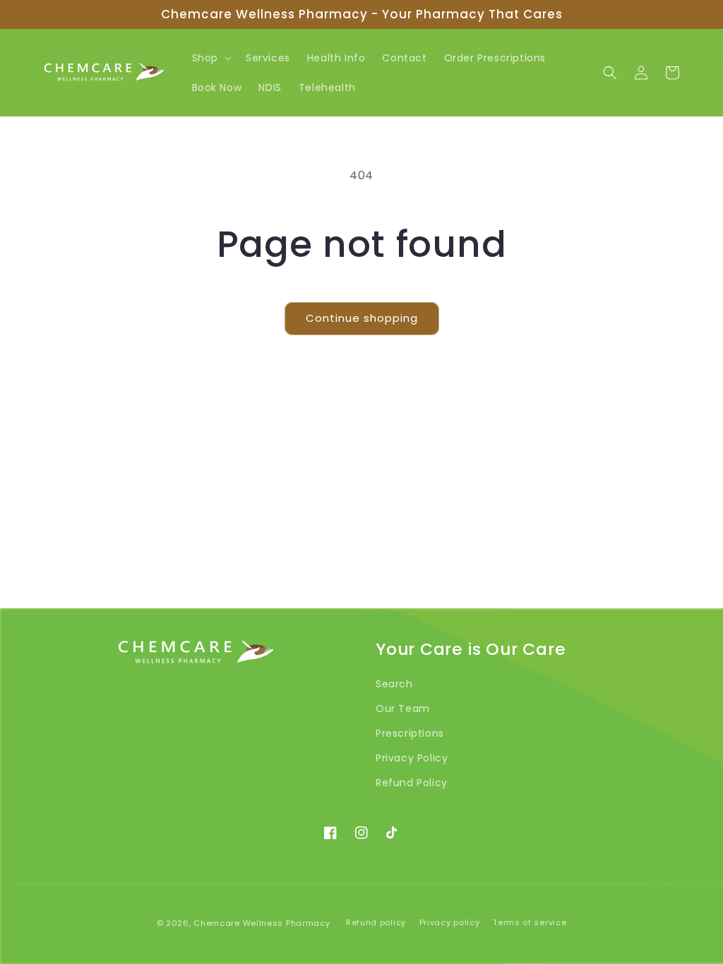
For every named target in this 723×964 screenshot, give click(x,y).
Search (394, 684)
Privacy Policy (412, 758)
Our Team (403, 708)
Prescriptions (410, 733)
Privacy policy (449, 922)
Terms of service (529, 922)
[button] (210, 58)
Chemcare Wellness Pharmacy (261, 923)
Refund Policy (412, 783)
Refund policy (376, 922)
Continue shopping (362, 318)
